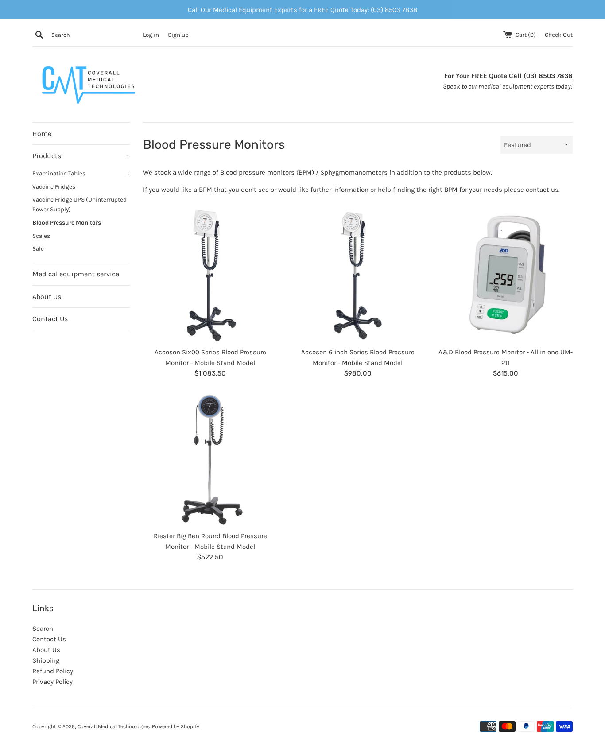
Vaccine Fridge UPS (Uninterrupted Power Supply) (79, 204)
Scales (41, 236)
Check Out (559, 34)
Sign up (178, 34)
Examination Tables (81, 173)
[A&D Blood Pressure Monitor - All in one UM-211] (505, 275)
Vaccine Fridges (53, 186)
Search (42, 628)
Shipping (45, 660)
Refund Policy (52, 671)
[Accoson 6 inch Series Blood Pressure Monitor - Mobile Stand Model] (358, 275)
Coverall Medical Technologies (114, 726)
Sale (38, 248)
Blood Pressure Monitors (66, 222)
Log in (151, 34)
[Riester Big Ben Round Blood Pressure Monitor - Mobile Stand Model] (210, 459)
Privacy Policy (52, 682)
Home (41, 133)
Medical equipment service (75, 274)
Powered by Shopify (175, 726)
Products (80, 155)
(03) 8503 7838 (548, 76)
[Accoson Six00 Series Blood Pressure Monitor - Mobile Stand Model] (210, 275)
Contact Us (50, 318)
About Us (46, 296)
